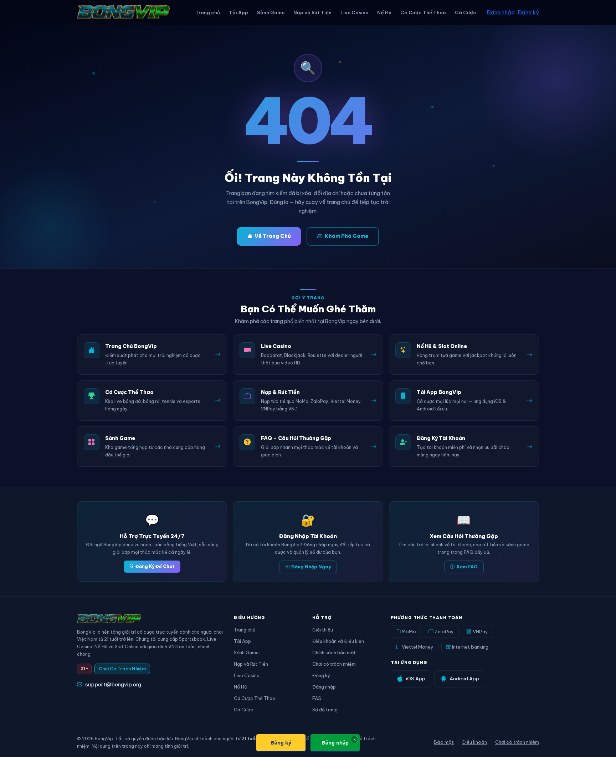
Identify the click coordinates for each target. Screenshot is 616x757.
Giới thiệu (322, 630)
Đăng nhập (501, 12)
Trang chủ (207, 12)
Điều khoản (474, 742)
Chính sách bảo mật (334, 652)
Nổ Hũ (384, 12)
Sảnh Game (270, 12)
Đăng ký (528, 12)
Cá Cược (465, 12)
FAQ (317, 698)
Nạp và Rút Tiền (312, 12)
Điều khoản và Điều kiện (338, 641)
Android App (464, 678)
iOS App (415, 678)
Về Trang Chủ (273, 236)
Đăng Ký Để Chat (155, 566)
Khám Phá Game (346, 236)
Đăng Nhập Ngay (311, 566)
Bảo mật (444, 742)
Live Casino (354, 12)
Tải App (238, 12)
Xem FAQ (467, 566)
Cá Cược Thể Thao (423, 12)
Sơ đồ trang (325, 709)
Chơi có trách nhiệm (334, 664)
